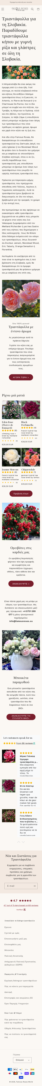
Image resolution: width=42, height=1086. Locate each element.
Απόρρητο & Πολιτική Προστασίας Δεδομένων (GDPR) (20, 963)
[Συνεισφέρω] (34, 886)
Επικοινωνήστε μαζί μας (15, 939)
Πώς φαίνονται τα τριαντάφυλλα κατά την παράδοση (19, 1021)
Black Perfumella (27, 423)
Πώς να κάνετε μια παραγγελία (18, 986)
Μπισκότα (9, 950)
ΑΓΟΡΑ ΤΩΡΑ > (21, 377)
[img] (9, 743)
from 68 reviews (24, 743)
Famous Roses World (24, 1082)
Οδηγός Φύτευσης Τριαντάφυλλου (20, 1028)
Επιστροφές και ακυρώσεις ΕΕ (18, 998)
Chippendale (28, 469)
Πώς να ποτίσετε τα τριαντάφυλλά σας (20, 1035)
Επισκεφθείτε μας (12, 944)
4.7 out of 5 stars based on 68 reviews (21, 905)
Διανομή (8, 992)
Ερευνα (7, 927)
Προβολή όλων (21, 493)
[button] (32, 9)
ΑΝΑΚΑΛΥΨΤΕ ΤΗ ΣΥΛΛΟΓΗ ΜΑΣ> (21, 717)
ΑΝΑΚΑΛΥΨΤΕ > (21, 584)
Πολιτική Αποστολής (13, 956)
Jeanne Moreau (10, 469)
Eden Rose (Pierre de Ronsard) (7, 425)
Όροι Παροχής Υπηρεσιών (16, 1003)
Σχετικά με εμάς (11, 933)
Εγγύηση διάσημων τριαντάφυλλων (20, 981)
